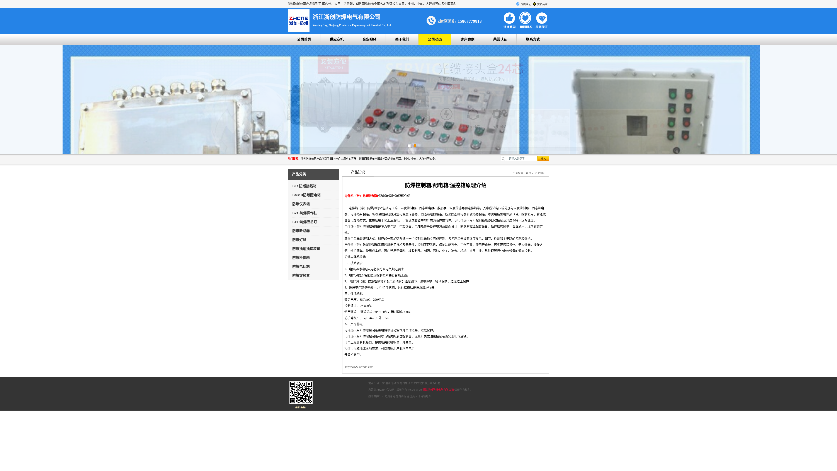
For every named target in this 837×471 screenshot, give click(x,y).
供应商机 (337, 39)
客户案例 (468, 39)
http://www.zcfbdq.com (358, 367)
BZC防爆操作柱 (304, 213)
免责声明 (401, 396)
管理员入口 (413, 396)
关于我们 (402, 39)
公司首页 (304, 39)
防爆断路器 (301, 231)
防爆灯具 (299, 240)
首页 (528, 173)
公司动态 (435, 39)
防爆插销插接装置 (306, 249)
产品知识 (540, 173)
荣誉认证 (500, 39)
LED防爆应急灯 (304, 222)
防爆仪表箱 (301, 204)
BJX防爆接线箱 (304, 186)
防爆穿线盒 (301, 275)
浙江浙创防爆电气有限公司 (438, 389)
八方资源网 (388, 396)
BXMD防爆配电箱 (306, 195)
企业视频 (369, 39)
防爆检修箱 (301, 257)
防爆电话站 (301, 266)
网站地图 (426, 396)
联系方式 (533, 39)
